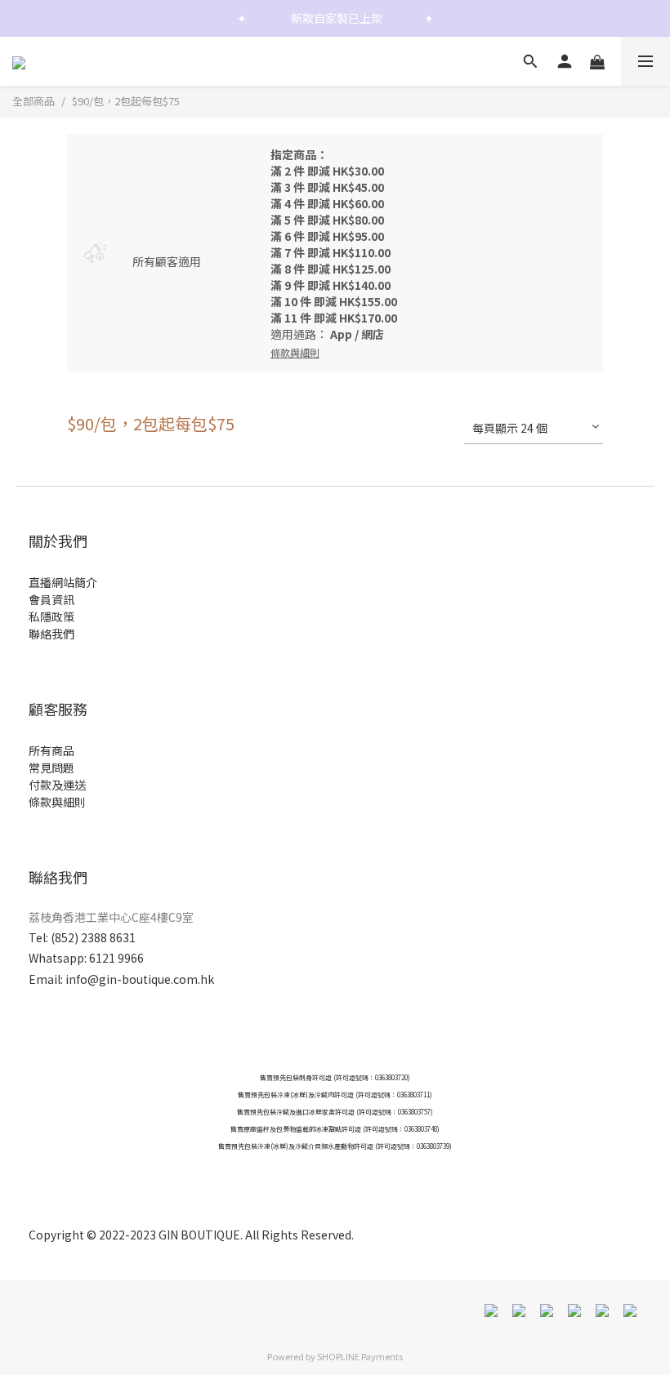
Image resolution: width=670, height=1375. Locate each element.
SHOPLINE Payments (360, 1356)
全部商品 (33, 101)
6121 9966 (116, 958)
